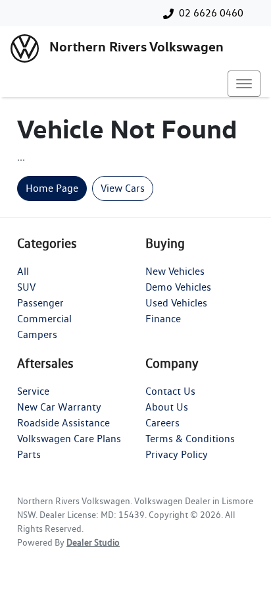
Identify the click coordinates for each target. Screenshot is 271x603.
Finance (163, 318)
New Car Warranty (59, 407)
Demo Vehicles (178, 287)
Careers (162, 422)
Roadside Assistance (63, 422)
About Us (166, 407)
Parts (29, 454)
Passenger (40, 303)
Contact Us (170, 391)
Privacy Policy (176, 454)
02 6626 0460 (211, 13)
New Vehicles (175, 271)
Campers (37, 334)
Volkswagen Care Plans (69, 438)
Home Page (52, 188)
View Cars (123, 188)
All (23, 271)
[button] (244, 84)
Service (33, 391)
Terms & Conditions (190, 438)
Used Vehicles (176, 303)
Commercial (44, 318)
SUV (26, 287)
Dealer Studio (93, 542)
